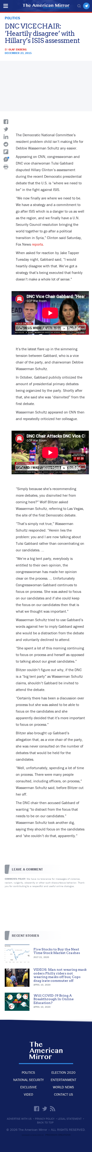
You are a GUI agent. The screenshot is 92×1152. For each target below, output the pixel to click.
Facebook (36, 1108)
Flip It (6, 151)
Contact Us (63, 1094)
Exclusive (28, 1087)
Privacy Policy (44, 1118)
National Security (28, 1080)
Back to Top (45, 1122)
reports (37, 244)
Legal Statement (70, 1118)
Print (6, 167)
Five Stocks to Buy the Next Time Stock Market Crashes (56, 951)
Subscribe (86, 6)
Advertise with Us (19, 1118)
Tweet (6, 129)
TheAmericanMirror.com (46, 1050)
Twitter (44, 1108)
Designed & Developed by (46, 1135)
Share (6, 121)
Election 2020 (63, 1072)
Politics (28, 1072)
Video (28, 1094)
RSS (52, 1108)
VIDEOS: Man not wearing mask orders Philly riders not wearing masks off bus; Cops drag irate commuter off (60, 975)
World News (63, 1087)
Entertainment (63, 1080)
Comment (6, 159)
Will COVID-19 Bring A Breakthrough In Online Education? (53, 999)
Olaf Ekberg (17, 49)
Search (79, 5)
